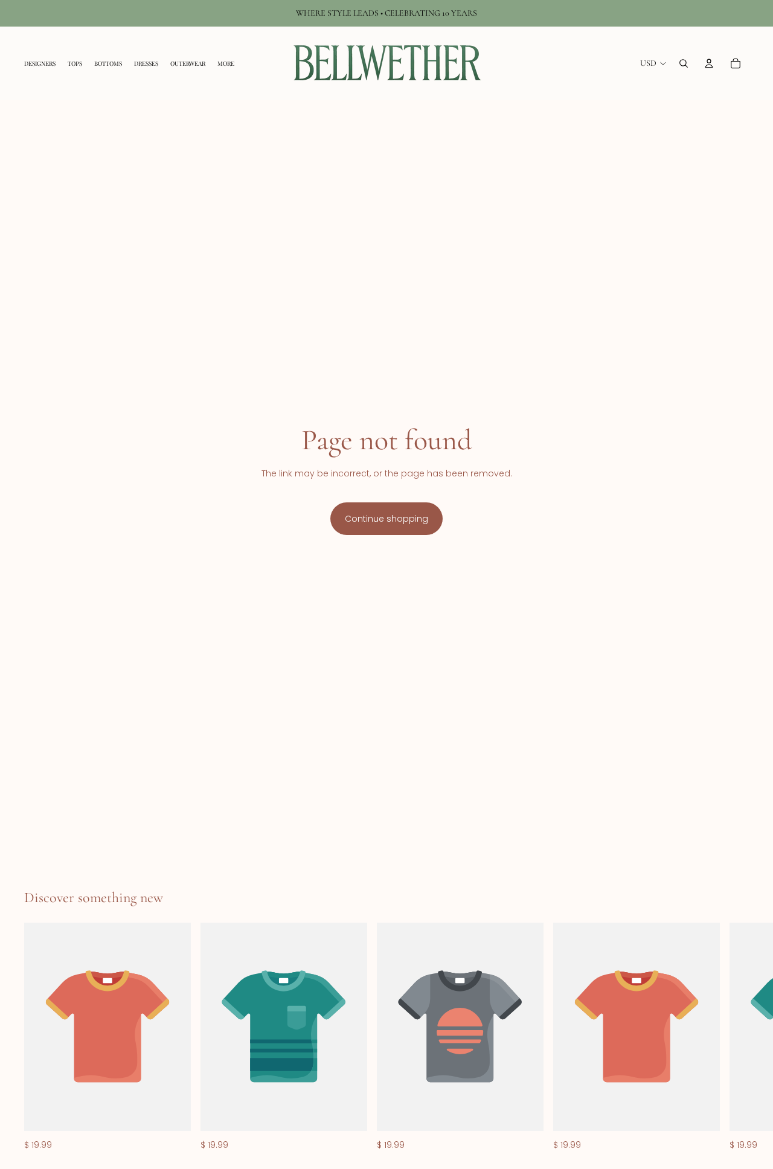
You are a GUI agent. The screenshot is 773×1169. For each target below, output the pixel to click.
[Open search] (683, 63)
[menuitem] (225, 63)
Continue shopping (386, 519)
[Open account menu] (709, 63)
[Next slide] (735, 1037)
